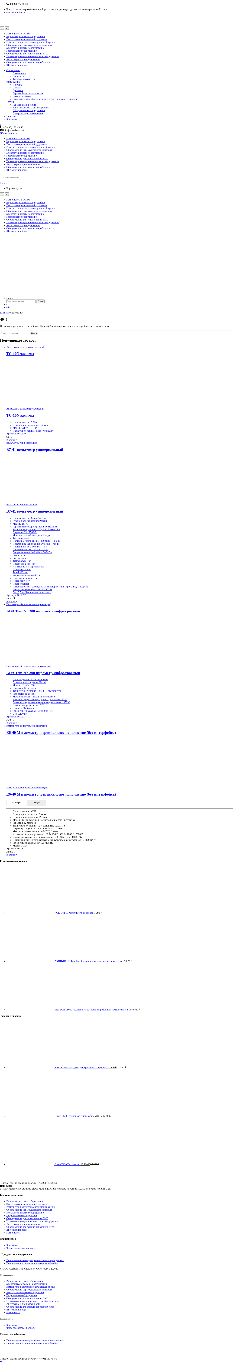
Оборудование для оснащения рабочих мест (30, 62)
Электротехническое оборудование (25, 48)
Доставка (18, 90)
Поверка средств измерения (28, 113)
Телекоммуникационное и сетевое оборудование (32, 56)
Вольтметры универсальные (21, 442)
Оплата (17, 87)
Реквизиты (18, 76)
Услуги (10, 101)
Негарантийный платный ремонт (31, 107)
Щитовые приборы (16, 65)
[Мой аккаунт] (6, 304)
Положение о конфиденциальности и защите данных (35, 1260)
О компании (13, 70)
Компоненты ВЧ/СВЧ (18, 33)
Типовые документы (24, 79)
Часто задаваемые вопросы (21, 1248)
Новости (11, 116)
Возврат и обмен (22, 96)
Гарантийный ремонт (24, 104)
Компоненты (13, 1232)
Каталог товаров (17, 12)
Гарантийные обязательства (28, 93)
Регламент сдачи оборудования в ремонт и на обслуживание (45, 99)
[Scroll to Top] (1, 1361)
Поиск (9, 298)
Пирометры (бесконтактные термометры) (28, 604)
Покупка (17, 84)
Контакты (11, 119)
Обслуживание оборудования (29, 110)
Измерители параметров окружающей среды (30, 42)
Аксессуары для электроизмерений (25, 347)
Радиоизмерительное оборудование (25, 36)
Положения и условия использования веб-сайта (32, 1263)
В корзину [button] (11, 440)
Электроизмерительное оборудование (26, 39)
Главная (4, 312)
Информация (13, 81)
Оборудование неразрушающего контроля (29, 45)
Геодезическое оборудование (21, 50)
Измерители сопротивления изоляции (27, 725)
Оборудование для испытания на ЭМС (27, 53)
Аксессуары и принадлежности (23, 59)
